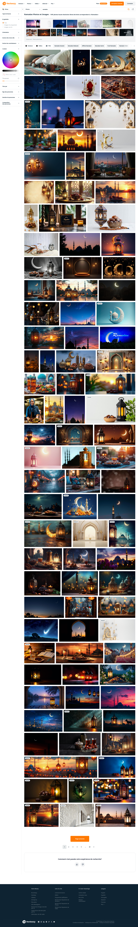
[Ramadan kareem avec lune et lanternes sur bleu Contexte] (80, 506)
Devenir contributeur (82, 900)
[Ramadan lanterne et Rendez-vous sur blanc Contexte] (110, 409)
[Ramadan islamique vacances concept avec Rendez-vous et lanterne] (111, 218)
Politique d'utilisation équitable (106, 922)
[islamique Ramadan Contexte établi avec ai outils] (43, 559)
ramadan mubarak (73, 46)
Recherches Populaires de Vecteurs (62, 900)
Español (103, 895)
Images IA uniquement (10, 25)
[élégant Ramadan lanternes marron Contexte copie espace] (39, 192)
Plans (97, 3)
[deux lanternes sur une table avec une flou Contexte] (80, 675)
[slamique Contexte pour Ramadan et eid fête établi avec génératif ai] (80, 791)
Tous (5, 23)
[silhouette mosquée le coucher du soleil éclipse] (77, 140)
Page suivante (79, 839)
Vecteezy (33, 895)
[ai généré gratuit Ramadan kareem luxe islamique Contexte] (115, 815)
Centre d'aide (82, 893)
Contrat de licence (60, 893)
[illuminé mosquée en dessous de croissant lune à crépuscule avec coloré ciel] (75, 166)
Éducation (34, 902)
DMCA (56, 895)
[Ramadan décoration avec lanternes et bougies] (62, 218)
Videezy (33, 897)
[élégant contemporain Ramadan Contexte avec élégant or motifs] (83, 721)
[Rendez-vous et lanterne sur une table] (31, 218)
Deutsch (103, 900)
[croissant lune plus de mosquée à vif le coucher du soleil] (118, 697)
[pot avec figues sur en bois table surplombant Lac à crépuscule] (44, 697)
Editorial (44, 3)
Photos (29, 3)
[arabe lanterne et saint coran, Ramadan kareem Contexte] (118, 481)
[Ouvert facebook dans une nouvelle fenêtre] (38, 921)
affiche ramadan (87, 46)
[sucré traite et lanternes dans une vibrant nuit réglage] (114, 791)
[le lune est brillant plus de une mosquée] (116, 506)
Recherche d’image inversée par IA (39, 907)
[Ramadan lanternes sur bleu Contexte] (32, 114)
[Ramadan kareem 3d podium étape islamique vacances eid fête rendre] (83, 87)
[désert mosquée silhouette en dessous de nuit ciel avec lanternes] (82, 697)
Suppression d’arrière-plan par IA (38, 911)
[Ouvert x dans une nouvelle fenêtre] (51, 921)
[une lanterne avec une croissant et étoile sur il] (42, 675)
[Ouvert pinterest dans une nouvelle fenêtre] (46, 921)
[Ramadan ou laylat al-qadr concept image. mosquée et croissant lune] (80, 244)
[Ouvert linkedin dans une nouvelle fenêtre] (43, 921)
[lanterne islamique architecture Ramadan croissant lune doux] (42, 458)
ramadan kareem (59, 46)
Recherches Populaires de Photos (62, 904)
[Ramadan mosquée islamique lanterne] (122, 533)
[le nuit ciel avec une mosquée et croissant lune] (43, 721)
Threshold (5, 78)
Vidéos (37, 3)
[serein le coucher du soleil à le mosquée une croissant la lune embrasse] (116, 559)
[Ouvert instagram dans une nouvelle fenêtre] (41, 921)
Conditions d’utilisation (78, 922)
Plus (52, 3)
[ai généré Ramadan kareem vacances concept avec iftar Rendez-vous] (40, 140)
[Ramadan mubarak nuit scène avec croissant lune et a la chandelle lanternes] (116, 767)
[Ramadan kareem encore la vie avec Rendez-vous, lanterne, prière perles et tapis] (118, 87)
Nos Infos (81, 897)
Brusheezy (34, 893)
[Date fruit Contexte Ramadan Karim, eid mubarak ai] (42, 583)
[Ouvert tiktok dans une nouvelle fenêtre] (49, 921)
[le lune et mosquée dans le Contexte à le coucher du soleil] (78, 630)
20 (89, 847)
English (103, 893)
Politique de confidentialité (91, 922)
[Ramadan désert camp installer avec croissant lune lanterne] (113, 62)
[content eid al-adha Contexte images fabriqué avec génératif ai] (116, 607)
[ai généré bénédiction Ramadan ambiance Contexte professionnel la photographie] (119, 268)
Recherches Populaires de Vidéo (62, 907)
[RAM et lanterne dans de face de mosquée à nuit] (119, 721)
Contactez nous (83, 895)
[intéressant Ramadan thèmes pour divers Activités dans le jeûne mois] (116, 313)
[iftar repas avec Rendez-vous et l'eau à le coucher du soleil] (79, 653)
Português (104, 897)
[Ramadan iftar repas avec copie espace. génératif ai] (43, 506)
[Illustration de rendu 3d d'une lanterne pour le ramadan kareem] (118, 244)
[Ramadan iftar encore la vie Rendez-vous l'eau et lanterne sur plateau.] (74, 192)
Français (103, 902)
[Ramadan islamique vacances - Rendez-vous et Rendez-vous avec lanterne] (115, 458)
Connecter (130, 3)
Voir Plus (126, 32)
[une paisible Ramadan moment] (115, 192)
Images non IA (8, 27)
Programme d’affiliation (61, 897)
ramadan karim (99, 46)
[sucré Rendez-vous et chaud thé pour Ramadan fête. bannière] (80, 744)
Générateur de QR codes (38, 914)
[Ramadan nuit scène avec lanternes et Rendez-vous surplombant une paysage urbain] (39, 290)
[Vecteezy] (9, 3)
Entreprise (34, 900)
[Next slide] (132, 46)
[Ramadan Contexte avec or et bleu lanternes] (110, 114)
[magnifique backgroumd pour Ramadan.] (117, 583)
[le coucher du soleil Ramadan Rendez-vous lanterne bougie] (110, 384)
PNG (49, 46)
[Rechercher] (129, 9)
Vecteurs (20, 3)
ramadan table (123, 46)
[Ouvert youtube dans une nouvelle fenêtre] (54, 921)
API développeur (35, 904)
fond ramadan (111, 46)
